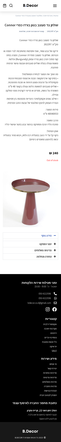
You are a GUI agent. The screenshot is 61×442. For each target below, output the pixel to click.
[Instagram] (47, 309)
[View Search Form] (11, 5)
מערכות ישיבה (47, 16)
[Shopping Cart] (4, 5)
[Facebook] (54, 309)
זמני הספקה (45, 244)
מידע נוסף (46, 235)
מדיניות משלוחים (43, 250)
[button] (30, 236)
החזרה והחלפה (44, 256)
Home (56, 16)
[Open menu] (54, 6)
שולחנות (22, 31)
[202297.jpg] (30, 199)
